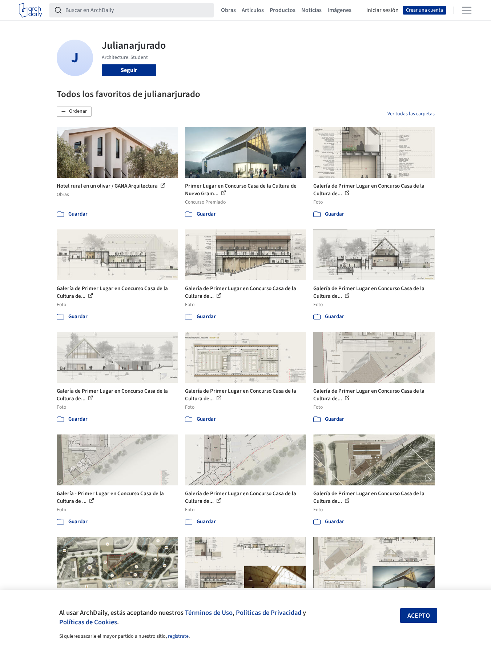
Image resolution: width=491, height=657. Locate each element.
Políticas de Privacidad (268, 612)
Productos (282, 10)
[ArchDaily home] (30, 10)
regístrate (178, 636)
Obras (228, 10)
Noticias (311, 10)
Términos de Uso (209, 612)
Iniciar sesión (382, 10)
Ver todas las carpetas (411, 113)
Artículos (253, 10)
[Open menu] (466, 10)
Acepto (418, 615)
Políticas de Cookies (88, 622)
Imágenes (339, 10)
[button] (74, 112)
